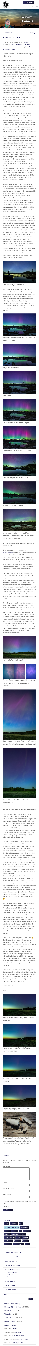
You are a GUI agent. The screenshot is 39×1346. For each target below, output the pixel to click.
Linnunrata (7, 1234)
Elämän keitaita (10, 1285)
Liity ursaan (29, 2)
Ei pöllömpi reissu (17, 1343)
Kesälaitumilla (8, 1310)
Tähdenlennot (8, 1244)
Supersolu (15, 1328)
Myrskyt (19, 1237)
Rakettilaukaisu (8, 1241)
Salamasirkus (8, 33)
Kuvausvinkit (27, 1231)
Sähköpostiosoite (9, 1188)
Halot (20, 1224)
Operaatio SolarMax (18, 1335)
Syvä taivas (25, 1241)
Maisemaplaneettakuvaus (18, 1234)
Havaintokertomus (11, 1227)
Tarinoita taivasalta (12, 1269)
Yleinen (27, 1244)
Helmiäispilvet (24, 1227)
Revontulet (17, 1241)
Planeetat (25, 1237)
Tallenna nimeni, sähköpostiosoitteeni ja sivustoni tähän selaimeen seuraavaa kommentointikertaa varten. (20, 1203)
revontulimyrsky (8, 552)
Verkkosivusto (7, 1194)
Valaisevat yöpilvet (18, 1244)
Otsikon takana (10, 1281)
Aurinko (6, 1224)
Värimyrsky (31, 33)
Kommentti (7, 1166)
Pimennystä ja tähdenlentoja (13, 1307)
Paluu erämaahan (9, 1321)
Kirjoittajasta (11, 1274)
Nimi (5, 1183)
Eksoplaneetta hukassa (12, 1265)
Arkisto (9, 1277)
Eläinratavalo (14, 1224)
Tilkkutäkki (7, 1314)
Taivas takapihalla (10, 1290)
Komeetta (14, 1231)
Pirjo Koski (26, 42)
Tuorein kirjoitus (12, 1272)
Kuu (20, 1231)
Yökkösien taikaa (9, 1317)
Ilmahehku (7, 1231)
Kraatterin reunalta (11, 1261)
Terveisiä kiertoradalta (12, 1257)
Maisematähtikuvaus (9, 1237)
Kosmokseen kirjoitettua (13, 1252)
